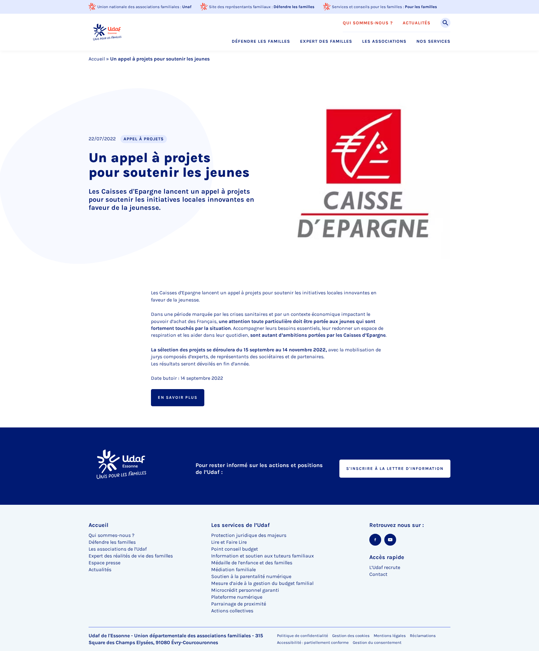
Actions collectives (232, 611)
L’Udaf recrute (384, 567)
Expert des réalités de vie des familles (131, 556)
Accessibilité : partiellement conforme (313, 642)
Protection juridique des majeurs (248, 535)
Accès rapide (386, 557)
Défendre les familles (294, 6)
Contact (378, 574)
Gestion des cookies (351, 635)
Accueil (97, 59)
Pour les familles (421, 6)
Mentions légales (390, 635)
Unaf (187, 6)
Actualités (416, 23)
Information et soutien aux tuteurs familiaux (262, 556)
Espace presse (104, 563)
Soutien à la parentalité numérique (251, 576)
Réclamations (423, 635)
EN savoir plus (177, 397)
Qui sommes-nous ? (368, 23)
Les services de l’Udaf (240, 525)
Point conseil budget (234, 549)
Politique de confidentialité (302, 635)
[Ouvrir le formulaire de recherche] (445, 23)
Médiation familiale (233, 569)
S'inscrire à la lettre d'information (395, 468)
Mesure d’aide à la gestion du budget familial (262, 583)
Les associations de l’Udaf (118, 549)
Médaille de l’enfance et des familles (251, 563)
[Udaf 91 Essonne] (107, 32)
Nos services (433, 41)
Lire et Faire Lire (229, 542)
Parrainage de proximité (238, 604)
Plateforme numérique (236, 597)
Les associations (384, 41)
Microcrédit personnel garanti (245, 590)
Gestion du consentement (377, 642)
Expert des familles (326, 41)
